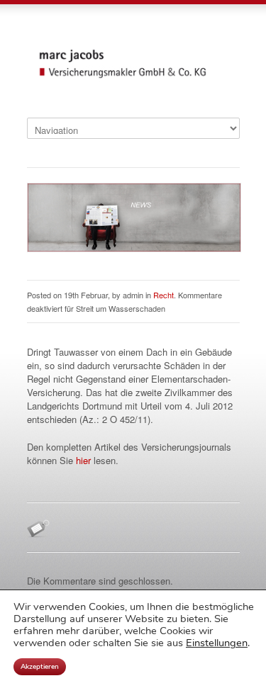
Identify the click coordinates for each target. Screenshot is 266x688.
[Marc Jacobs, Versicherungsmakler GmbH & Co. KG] (133, 77)
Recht (163, 294)
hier (83, 460)
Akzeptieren (40, 667)
